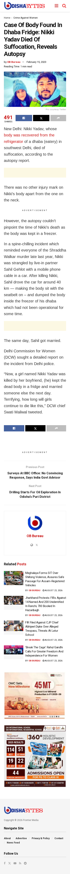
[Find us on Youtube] (15, 863)
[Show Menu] (56, 6)
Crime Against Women (25, 17)
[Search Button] (64, 6)
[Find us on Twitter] (9, 863)
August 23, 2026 (53, 590)
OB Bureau (13, 61)
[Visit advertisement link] (35, 695)
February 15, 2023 (36, 61)
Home (7, 17)
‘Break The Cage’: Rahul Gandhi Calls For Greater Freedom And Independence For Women (44, 651)
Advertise (21, 838)
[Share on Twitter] (41, 118)
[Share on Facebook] (24, 118)
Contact (58, 838)
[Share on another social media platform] (58, 118)
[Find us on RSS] (20, 863)
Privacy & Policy (41, 838)
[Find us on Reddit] (25, 863)
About (7, 838)
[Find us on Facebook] (4, 863)
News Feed (13, 842)
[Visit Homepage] (24, 6)
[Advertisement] (35, 173)
